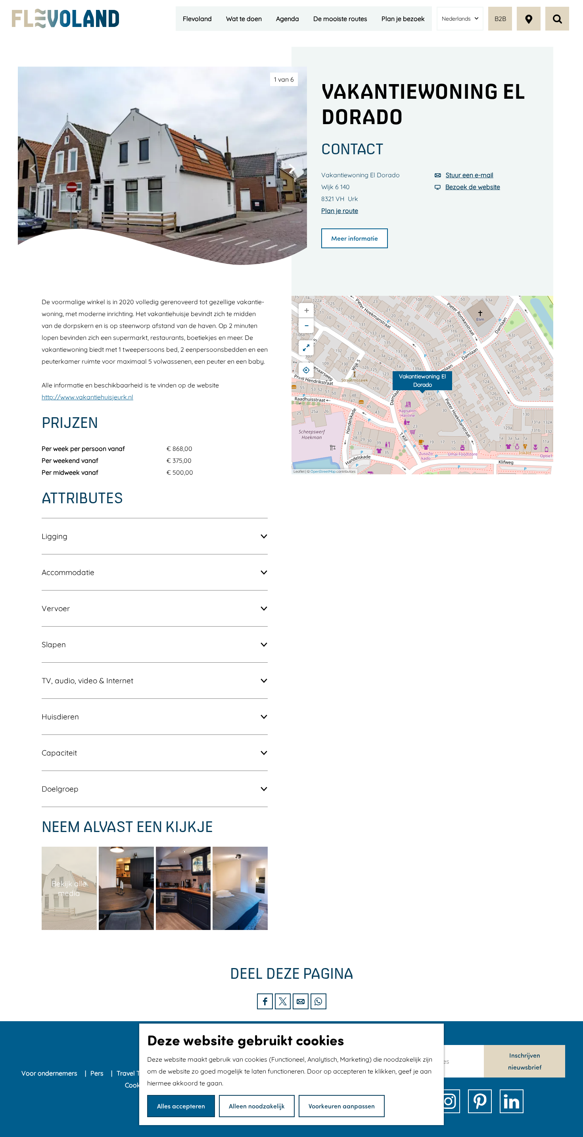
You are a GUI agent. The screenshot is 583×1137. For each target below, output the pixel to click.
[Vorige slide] (33, 168)
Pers (97, 1073)
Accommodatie (68, 572)
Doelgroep (60, 789)
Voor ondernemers (50, 1073)
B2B (500, 19)
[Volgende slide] (292, 168)
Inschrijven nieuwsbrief (524, 1061)
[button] (422, 385)
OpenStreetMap (323, 471)
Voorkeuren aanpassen (342, 1106)
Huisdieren (60, 716)
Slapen (54, 644)
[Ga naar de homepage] (65, 18)
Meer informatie (354, 238)
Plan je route (339, 211)
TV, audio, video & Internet (87, 680)
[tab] (284, 79)
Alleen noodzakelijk (257, 1106)
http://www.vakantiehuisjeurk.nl (87, 397)
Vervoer (56, 608)
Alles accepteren (181, 1106)
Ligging (54, 536)
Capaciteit (59, 752)
